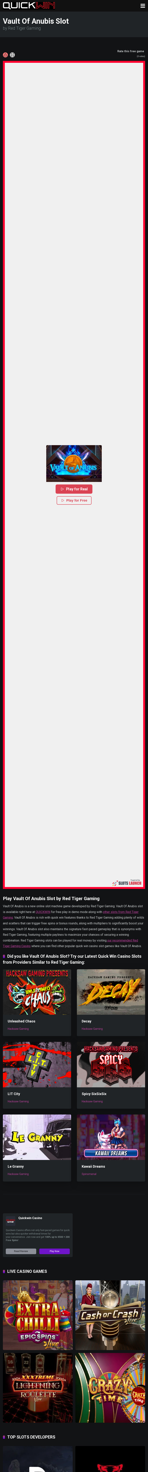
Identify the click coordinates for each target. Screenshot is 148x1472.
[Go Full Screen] (12, 54)
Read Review (21, 1251)
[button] (74, 463)
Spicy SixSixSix (94, 1094)
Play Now (54, 1251)
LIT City (14, 1094)
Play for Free (76, 500)
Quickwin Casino (30, 1218)
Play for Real (77, 489)
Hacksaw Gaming (18, 1028)
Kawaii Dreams (93, 1166)
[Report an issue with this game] (5, 54)
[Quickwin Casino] (10, 1225)
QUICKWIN (43, 912)
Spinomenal (89, 1174)
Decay (86, 1021)
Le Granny (16, 1166)
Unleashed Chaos (21, 1021)
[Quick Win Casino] (29, 5)
